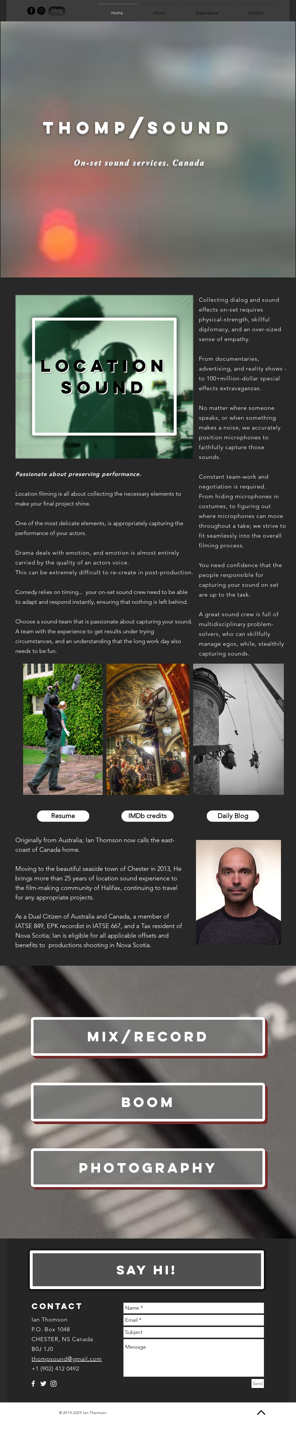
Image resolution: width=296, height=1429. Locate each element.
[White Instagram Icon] (53, 1384)
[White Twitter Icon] (43, 1384)
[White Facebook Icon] (33, 1384)
